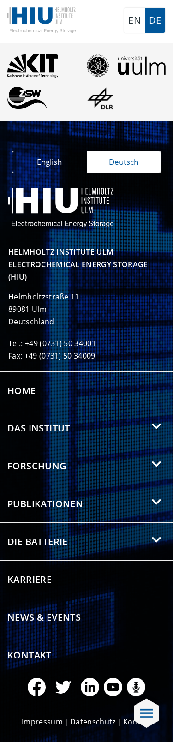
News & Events (44, 617)
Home (21, 390)
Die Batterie (37, 541)
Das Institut (38, 428)
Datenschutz (93, 722)
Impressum (42, 722)
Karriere (29, 579)
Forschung (37, 466)
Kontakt (29, 655)
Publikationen (45, 503)
